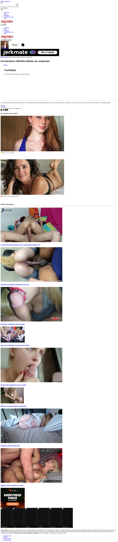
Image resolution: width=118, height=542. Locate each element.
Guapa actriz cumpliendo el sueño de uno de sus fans (15, 345)
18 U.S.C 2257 (8, 535)
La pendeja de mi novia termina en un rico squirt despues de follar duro (20, 244)
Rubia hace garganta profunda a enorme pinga (13, 406)
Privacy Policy (7, 538)
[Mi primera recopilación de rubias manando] (31, 321)
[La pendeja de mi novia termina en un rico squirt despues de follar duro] (31, 241)
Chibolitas (6, 30)
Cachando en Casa (8, 32)
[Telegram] (3, 110)
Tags (5, 33)
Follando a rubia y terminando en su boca (12, 485)
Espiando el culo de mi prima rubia (10, 445)
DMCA (6, 537)
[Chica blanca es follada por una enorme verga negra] (31, 281)
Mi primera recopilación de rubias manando (13, 324)
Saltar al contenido (5, 1)
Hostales (3, 107)
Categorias (6, 27)
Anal (5, 29)
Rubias (5, 65)
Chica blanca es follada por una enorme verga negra (15, 284)
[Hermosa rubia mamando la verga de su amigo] (31, 381)
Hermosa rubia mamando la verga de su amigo (13, 385)
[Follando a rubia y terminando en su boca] (31, 482)
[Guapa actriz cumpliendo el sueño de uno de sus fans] (13, 342)
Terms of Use (7, 540)
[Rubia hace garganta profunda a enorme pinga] (12, 403)
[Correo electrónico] (5, 110)
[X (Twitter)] (7, 110)
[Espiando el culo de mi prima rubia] (31, 442)
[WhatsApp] (2, 110)
